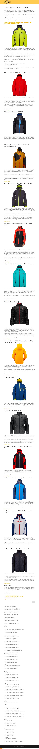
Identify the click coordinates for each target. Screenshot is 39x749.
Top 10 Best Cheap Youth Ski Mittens (11, 662)
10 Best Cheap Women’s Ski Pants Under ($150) (13, 713)
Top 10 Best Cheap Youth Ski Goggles (11, 669)
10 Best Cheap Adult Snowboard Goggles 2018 (12, 665)
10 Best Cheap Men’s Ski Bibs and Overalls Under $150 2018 (15, 711)
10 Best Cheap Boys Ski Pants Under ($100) (12, 707)
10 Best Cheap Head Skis (9, 731)
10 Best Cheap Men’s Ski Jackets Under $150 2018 (13, 687)
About (5, 625)
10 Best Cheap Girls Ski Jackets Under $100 (12, 686)
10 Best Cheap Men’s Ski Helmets (10, 678)
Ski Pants (5, 705)
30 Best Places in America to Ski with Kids (11, 614)
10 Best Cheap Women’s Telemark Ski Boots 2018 (13, 649)
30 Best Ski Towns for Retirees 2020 (10, 615)
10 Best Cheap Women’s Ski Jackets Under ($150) (13, 690)
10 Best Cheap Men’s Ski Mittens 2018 (11, 656)
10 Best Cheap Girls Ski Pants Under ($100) (12, 708)
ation (9, 142)
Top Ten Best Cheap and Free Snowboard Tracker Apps (13, 741)
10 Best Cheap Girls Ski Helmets (10, 675)
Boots (5, 633)
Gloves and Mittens (7, 653)
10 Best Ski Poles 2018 (8, 720)
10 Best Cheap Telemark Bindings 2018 (11, 632)
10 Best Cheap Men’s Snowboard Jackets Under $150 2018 (14, 689)
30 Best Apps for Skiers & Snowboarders (11, 612)
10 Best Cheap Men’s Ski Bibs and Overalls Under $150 (14, 596)
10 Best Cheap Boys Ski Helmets (10, 672)
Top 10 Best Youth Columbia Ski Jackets (11, 700)
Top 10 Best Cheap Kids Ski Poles (10, 725)
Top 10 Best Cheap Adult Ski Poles (10, 599)
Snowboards (6, 737)
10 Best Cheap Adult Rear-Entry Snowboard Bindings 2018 (14, 627)
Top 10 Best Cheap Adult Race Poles (11, 597)
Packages (5, 701)
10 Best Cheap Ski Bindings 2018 (10, 630)
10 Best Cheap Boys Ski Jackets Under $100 (12, 684)
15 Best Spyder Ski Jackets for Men (10, 606)
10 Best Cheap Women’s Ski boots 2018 (11, 645)
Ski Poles (5, 719)
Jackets (5, 683)
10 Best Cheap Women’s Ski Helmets (11, 681)
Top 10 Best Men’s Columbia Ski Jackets (11, 697)
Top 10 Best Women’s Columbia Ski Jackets (12, 698)
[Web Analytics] (2, 748)
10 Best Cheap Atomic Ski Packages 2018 (11, 702)
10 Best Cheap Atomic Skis (9, 729)
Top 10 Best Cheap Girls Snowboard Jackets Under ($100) (14, 695)
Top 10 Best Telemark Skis (9, 735)
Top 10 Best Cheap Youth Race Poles (11, 726)
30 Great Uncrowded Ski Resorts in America (11, 618)
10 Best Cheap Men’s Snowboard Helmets (12, 680)
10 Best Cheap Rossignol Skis (10, 732)
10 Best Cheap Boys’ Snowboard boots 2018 (12, 636)
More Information (7, 70)
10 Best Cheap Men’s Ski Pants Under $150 (12, 595)
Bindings (5, 626)
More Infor (6, 142)
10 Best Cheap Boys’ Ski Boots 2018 (11, 635)
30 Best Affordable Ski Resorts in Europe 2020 (11, 611)
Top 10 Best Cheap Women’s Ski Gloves (11, 659)
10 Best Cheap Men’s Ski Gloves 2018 (11, 654)
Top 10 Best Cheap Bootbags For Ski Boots (12, 652)
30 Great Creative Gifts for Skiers (9, 617)
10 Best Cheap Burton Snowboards (11, 738)
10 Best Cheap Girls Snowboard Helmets (11, 677)
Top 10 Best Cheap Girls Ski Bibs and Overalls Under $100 (14, 716)
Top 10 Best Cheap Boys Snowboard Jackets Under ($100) (14, 693)
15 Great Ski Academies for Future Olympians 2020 (12, 608)
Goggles (5, 664)
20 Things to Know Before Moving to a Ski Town (12, 609)
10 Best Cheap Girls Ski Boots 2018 (10, 638)
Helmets (5, 671)
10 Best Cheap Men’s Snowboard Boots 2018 (12, 641)
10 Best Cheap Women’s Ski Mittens (11, 657)
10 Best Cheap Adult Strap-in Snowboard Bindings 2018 (14, 629)
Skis (4, 728)
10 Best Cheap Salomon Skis (9, 734)
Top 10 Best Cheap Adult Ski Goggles (11, 668)
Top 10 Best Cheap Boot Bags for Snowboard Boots (13, 650)
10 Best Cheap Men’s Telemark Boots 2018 (12, 644)
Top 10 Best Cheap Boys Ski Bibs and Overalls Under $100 (14, 714)
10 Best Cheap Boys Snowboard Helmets (11, 674)
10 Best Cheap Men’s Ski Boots (10, 642)
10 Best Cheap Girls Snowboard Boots (11, 639)
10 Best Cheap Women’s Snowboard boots (12, 647)
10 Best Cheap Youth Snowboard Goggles (12, 666)
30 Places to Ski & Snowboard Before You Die (11, 623)
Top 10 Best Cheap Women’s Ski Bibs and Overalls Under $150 (15, 717)
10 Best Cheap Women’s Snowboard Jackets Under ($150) (14, 692)
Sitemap (5, 704)
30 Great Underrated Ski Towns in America (11, 620)
